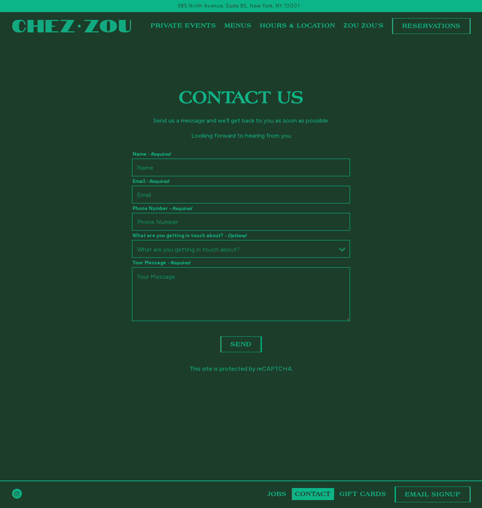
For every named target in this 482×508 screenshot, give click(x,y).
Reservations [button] (431, 26)
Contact (313, 494)
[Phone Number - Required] (241, 222)
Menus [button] (238, 25)
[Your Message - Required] (241, 294)
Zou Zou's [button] (363, 25)
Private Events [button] (183, 25)
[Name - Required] (241, 167)
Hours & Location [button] (297, 25)
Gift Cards (362, 494)
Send (241, 344)
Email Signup (433, 494)
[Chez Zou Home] (71, 25)
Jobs (277, 494)
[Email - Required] (241, 195)
